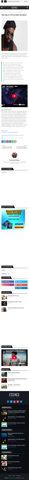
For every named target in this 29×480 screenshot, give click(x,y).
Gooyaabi (22, 478)
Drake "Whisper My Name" (14, 372)
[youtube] (21, 285)
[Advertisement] (14, 248)
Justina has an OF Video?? (14, 461)
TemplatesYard (12, 478)
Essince (3, 17)
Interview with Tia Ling (13, 295)
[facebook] (7, 281)
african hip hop (10, 138)
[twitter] (21, 281)
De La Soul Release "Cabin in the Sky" (16, 423)
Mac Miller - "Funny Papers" (14, 384)
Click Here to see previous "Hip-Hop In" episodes (12, 135)
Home (2, 12)
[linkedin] (21, 288)
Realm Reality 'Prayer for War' (15, 301)
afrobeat (16, 138)
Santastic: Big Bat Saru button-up (16, 307)
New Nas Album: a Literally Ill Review (16, 417)
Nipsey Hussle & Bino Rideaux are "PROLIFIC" (16, 434)
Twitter (9, 132)
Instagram (4, 132)
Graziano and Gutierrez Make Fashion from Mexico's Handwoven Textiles (17, 411)
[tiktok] (7, 288)
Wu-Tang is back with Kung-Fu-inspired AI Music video (17, 379)
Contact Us (18, 475)
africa (5, 138)
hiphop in (6, 12)
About (14, 475)
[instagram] (7, 285)
